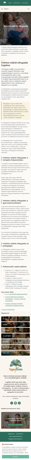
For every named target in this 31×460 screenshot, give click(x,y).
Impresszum (11, 433)
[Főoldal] (5, 3)
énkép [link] (23, 214)
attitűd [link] (3, 53)
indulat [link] (8, 97)
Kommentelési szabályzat (15, 439)
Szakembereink (16, 2)
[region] (15, 451)
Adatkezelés (19, 433)
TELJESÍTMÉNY (7, 336)
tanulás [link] (20, 284)
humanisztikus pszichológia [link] (19, 89)
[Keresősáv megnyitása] (28, 8)
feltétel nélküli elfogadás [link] (10, 47)
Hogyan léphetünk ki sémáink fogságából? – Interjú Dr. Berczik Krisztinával (15, 299)
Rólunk (10, 2)
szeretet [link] (9, 113)
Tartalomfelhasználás (15, 436)
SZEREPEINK (6, 330)
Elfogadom (15, 456)
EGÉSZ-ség (6, 353)
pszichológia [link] (18, 280)
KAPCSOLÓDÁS (7, 347)
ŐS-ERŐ (5, 319)
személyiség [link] (5, 77)
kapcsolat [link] (4, 187)
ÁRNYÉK (5, 324)
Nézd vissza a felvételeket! (15, 424)
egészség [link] (17, 132)
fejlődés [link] (14, 259)
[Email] (11, 403)
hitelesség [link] (19, 83)
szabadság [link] (8, 286)
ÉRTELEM (5, 341)
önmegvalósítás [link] (6, 257)
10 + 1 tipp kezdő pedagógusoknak (16, 294)
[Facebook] (15, 403)
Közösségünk (25, 2)
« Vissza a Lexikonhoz (8, 309)
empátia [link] (14, 85)
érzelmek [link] (4, 171)
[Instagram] (19, 403)
